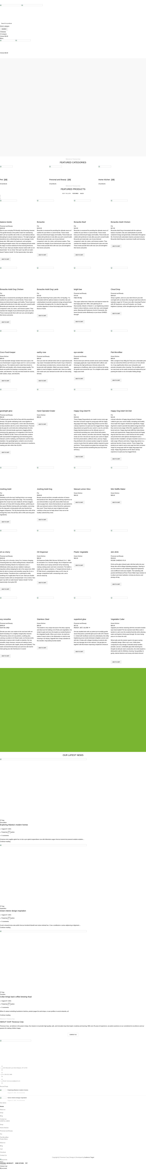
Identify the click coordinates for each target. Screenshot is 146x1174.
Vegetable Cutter (117, 619)
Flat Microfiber (116, 352)
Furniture (2, 994)
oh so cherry (5, 552)
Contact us (3, 1119)
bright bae (78, 289)
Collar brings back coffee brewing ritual (16, 997)
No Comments (21, 1092)
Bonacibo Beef (80, 222)
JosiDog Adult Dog (44, 489)
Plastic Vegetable (81, 552)
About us (2, 1109)
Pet (38, 226)
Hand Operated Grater (46, 411)
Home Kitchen (4, 356)
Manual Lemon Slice (82, 489)
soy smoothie (5, 619)
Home (2, 1106)
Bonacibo (41, 222)
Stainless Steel (43, 619)
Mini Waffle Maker (118, 489)
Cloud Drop (115, 289)
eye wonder (78, 352)
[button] (5, 259)
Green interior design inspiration (13, 911)
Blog (1, 1116)
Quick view (2, 263)
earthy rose (41, 352)
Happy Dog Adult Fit (82, 411)
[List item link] (73, 1074)
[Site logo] (10, 13)
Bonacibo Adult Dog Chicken (11, 289)
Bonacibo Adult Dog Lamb (47, 289)
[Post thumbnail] (3, 1091)
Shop (1, 1112)
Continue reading (5, 841)
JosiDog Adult (5, 489)
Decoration (3, 822)
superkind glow (80, 619)
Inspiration (3, 908)
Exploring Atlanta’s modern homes (14, 825)
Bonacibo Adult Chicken (120, 222)
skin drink (115, 552)
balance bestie (6, 222)
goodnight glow (6, 411)
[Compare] (2, 219)
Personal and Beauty (6, 226)
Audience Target (89, 1157)
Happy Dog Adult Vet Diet (121, 411)
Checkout (3, 1152)
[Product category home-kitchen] (73, 175)
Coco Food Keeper (7, 352)
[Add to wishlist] (2, 255)
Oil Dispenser (42, 552)
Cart (1, 1149)
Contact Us (3, 1155)
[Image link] (15, 1052)
